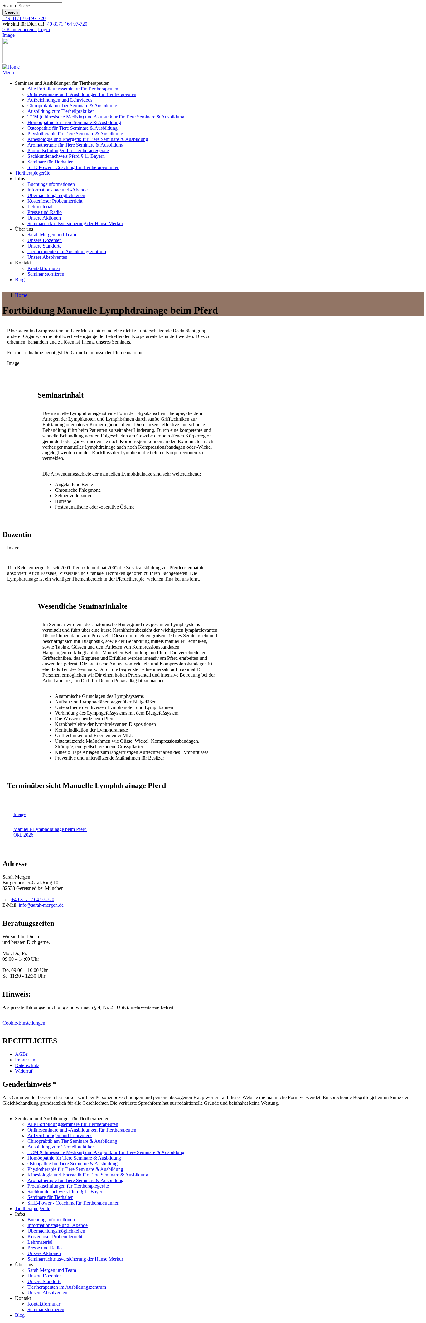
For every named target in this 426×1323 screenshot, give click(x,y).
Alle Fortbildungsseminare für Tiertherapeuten (72, 88)
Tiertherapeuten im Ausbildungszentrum (66, 251)
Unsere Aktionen (44, 217)
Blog (20, 279)
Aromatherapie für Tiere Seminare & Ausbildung (75, 144)
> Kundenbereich (19, 29)
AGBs (21, 1054)
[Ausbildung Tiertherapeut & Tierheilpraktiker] (11, 67)
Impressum (25, 1059)
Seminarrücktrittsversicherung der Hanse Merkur (75, 223)
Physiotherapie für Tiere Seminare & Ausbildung (75, 133)
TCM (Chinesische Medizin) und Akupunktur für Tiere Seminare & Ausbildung (105, 116)
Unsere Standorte (44, 246)
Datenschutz (27, 1065)
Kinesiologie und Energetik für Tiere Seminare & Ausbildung (87, 139)
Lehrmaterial (39, 206)
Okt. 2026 (23, 835)
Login (44, 29)
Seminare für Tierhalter (50, 161)
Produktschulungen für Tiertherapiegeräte (68, 150)
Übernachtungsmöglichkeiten (56, 195)
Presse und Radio (44, 212)
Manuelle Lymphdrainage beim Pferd (50, 829)
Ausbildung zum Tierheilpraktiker (60, 111)
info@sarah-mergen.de (41, 905)
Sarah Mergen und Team (51, 234)
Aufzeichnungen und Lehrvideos (59, 100)
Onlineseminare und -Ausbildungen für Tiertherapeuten (81, 94)
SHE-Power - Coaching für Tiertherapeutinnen (73, 167)
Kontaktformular (43, 268)
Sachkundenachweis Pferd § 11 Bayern (66, 156)
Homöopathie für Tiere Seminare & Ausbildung (74, 122)
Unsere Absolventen (47, 257)
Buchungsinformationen (51, 184)
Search (9, 5)
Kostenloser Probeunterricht (54, 201)
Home (21, 295)
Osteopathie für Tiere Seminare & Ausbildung (72, 128)
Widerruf (23, 1071)
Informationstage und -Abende (57, 189)
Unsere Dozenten (44, 240)
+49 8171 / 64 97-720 (24, 18)
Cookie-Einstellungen (23, 1023)
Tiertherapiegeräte (32, 173)
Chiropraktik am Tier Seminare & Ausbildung (72, 105)
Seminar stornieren (45, 274)
